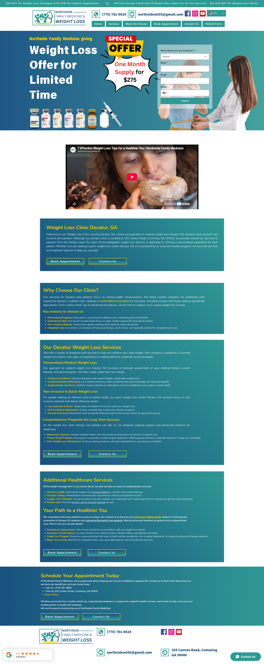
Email (164, 75)
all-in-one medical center (148, 516)
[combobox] (185, 56)
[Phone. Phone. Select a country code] (165, 93)
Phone (164, 87)
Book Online (52, 594)
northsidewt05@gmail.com (160, 14)
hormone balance (101, 492)
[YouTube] (203, 13)
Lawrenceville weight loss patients (103, 520)
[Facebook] (188, 13)
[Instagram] (195, 13)
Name (164, 63)
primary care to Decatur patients (89, 502)
